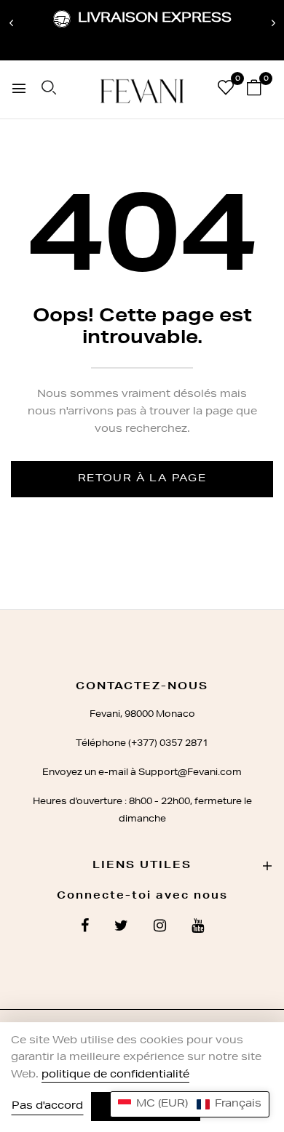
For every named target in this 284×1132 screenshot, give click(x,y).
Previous (11, 23)
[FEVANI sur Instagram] (160, 927)
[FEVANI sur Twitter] (121, 927)
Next (273, 23)
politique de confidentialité (115, 1075)
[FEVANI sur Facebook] (85, 927)
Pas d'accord (47, 1106)
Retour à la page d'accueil (142, 485)
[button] (190, 1104)
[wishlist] (226, 91)
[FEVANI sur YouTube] (198, 927)
